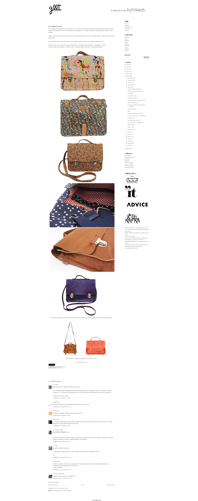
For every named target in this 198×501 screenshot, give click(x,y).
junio (129, 134)
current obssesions (132, 109)
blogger (126, 50)
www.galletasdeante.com (130, 241)
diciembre (130, 78)
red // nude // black (132, 95)
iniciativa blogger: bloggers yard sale (136, 100)
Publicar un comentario (54, 482)
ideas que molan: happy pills (134, 89)
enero (129, 145)
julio (129, 132)
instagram (127, 40)
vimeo (126, 47)
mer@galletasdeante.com (131, 248)
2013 (128, 69)
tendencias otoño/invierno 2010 (135, 113)
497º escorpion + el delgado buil (135, 91)
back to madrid (131, 129)
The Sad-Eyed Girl (57, 473)
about (126, 23)
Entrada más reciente (53, 485)
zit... (54, 445)
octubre (130, 82)
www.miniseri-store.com (81, 362)
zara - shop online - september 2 (135, 122)
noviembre (130, 80)
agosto (129, 87)
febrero (130, 143)
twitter (126, 38)
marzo (129, 141)
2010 (128, 76)
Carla (54, 384)
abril (129, 139)
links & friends (128, 27)
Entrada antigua (110, 485)
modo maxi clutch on (133, 102)
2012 (128, 71)
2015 (128, 64)
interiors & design (129, 162)
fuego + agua (131, 127)
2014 (128, 67)
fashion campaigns (129, 165)
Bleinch (55, 419)
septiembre (130, 84)
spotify (126, 42)
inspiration (127, 159)
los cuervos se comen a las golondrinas (137, 115)
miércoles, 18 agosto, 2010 (62, 478)
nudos (129, 111)
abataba (55, 402)
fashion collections (129, 164)
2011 (128, 73)
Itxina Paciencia (57, 429)
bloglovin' (127, 45)
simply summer (131, 124)
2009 (128, 148)
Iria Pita (55, 410)
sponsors (127, 30)
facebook (127, 37)
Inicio (82, 485)
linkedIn (127, 49)
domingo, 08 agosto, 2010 (62, 457)
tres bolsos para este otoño (134, 120)
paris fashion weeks (129, 167)
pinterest (127, 43)
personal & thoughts (129, 157)
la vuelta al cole (55, 26)
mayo (129, 136)
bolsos (59, 367)
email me (127, 28)
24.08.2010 (130, 93)
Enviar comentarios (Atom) (61, 488)
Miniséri (76, 45)
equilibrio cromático (132, 98)
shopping (127, 160)
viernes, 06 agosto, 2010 (61, 398)
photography (128, 155)
